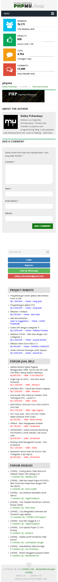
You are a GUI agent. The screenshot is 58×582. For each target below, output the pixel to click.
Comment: (10, 161)
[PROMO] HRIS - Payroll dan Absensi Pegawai (30, 388)
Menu (6, 13)
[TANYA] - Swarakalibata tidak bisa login (27, 546)
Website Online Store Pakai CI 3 (24, 344)
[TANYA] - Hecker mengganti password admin (29, 553)
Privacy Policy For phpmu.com (31, 579)
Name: (8, 188)
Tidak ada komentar (40, 87)
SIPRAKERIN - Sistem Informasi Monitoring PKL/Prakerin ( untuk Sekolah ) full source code (29, 433)
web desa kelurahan (18, 318)
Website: (8, 213)
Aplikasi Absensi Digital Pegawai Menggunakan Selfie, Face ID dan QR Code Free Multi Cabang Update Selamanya (29, 370)
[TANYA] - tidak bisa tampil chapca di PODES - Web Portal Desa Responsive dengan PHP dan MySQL (30, 483)
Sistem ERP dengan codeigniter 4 (24, 328)
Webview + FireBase (18, 312)
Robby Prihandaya (9, 87)
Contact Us (36, 576)
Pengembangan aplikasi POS (22, 305)
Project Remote (22, 290)
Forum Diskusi (21, 465)
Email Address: (12, 201)
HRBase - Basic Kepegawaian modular (26, 423)
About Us (21, 576)
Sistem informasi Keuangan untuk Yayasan (28, 350)
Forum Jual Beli (22, 361)
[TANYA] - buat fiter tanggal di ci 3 (25, 521)
